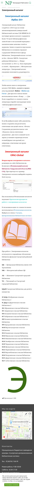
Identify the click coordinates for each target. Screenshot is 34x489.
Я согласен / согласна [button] (11, 484)
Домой (4, 7)
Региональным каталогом (22, 210)
